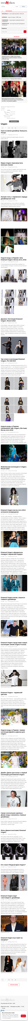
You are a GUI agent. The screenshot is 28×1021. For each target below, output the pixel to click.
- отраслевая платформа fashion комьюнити (13, 20)
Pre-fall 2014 (12, 113)
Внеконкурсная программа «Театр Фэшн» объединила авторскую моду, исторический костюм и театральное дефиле (12, 100)
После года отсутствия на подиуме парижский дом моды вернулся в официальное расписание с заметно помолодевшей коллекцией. (13, 171)
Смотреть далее (14, 984)
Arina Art (2, 109)
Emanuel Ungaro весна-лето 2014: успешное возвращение (13, 511)
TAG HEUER (9, 115)
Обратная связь (5, 1006)
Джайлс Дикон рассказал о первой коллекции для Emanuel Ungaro (14, 773)
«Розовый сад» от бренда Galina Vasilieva (12, 78)
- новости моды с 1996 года (11, 17)
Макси (5, 115)
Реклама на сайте (15, 1006)
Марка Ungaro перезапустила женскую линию (12, 164)
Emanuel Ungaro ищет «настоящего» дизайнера (10, 897)
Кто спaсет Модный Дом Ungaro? (13, 865)
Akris (5, 111)
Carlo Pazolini (7, 116)
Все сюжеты (14, 121)
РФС (5, 112)
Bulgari (6, 114)
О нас (3, 1008)
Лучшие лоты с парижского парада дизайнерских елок (14, 198)
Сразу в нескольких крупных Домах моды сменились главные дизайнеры (13, 815)
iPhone (8, 112)
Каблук (8, 110)
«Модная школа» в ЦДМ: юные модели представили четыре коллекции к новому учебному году (12, 58)
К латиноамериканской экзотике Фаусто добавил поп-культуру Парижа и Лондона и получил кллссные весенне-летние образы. (14, 266)
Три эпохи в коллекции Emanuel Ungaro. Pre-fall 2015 (13, 360)
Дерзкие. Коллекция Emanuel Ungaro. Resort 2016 (11, 320)
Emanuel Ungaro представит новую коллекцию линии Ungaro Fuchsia (14, 643)
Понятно (23, 1015)
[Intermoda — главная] (8, 3)
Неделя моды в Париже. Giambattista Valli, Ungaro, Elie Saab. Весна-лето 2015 (14, 428)
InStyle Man (12, 111)
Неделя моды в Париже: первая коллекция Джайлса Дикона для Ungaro (13, 732)
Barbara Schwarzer (11, 118)
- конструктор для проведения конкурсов (13, 24)
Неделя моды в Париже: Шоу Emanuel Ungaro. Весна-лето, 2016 (13, 259)
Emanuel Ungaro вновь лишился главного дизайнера (13, 598)
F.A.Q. (22, 1006)
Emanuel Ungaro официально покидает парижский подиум (12, 553)
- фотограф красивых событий (13, 13)
